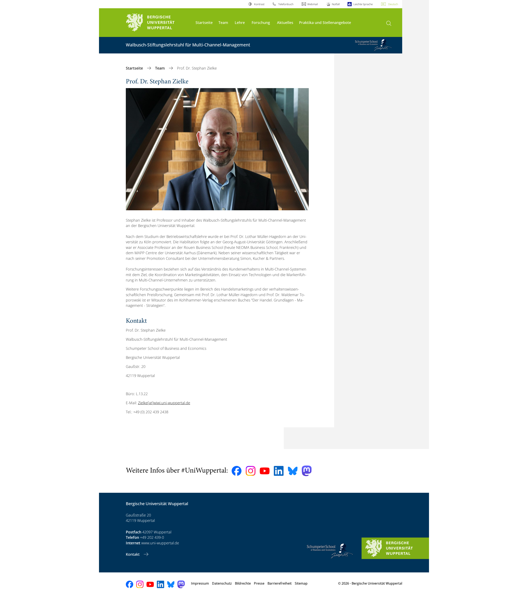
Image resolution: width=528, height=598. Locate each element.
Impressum (200, 583)
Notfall (335, 4)
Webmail (312, 4)
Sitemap (301, 583)
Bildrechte (243, 583)
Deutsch (393, 4)
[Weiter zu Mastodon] (307, 471)
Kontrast (259, 4)
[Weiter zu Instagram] (251, 471)
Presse (259, 583)
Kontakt (133, 554)
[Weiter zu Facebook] (237, 471)
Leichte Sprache (363, 4)
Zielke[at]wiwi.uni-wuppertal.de (164, 402)
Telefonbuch (285, 4)
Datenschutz (222, 583)
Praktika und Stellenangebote (325, 22)
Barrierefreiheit (280, 583)
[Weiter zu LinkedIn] (279, 471)
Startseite (204, 22)
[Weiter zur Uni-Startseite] (158, 22)
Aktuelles (285, 22)
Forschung (261, 22)
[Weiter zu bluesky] (293, 471)
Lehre (240, 22)
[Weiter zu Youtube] (265, 470)
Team (223, 22)
